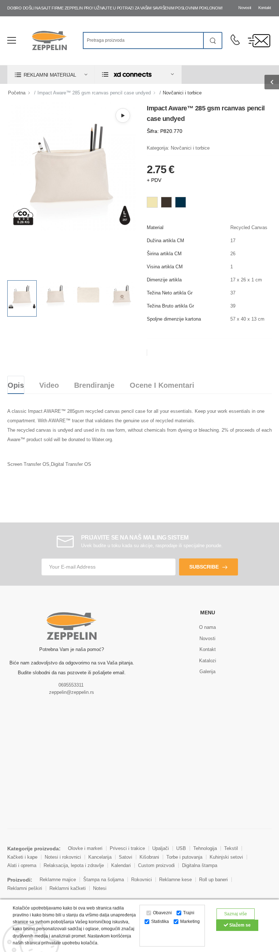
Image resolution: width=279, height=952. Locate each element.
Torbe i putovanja (184, 857)
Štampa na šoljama (103, 879)
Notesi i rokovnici (63, 857)
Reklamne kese (175, 879)
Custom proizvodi (156, 865)
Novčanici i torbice (182, 92)
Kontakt (264, 7)
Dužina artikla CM (165, 240)
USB (181, 848)
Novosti (244, 7)
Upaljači (160, 848)
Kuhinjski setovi (226, 857)
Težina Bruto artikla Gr (170, 306)
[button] (50, 74)
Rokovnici (141, 879)
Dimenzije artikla (164, 279)
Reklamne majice (58, 879)
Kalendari (121, 865)
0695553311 (71, 685)
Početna (16, 92)
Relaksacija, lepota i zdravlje (74, 865)
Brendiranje (94, 385)
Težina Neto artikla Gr (170, 293)
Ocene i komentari (162, 385)
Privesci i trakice (127, 848)
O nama (207, 627)
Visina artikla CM (165, 266)
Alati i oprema (21, 865)
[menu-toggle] (11, 40)
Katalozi (207, 660)
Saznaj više (235, 913)
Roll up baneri (213, 879)
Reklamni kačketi (67, 888)
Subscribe (204, 567)
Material (155, 227)
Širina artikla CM (164, 253)
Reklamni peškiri (24, 888)
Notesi (99, 888)
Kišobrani (149, 857)
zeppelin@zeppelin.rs (71, 692)
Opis (16, 385)
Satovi (125, 857)
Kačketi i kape (22, 857)
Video (49, 385)
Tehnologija (205, 848)
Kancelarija (100, 857)
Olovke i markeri (85, 848)
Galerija (207, 671)
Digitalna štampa (199, 865)
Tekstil (231, 848)
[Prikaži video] (123, 115)
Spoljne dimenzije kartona (174, 319)
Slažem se (239, 925)
